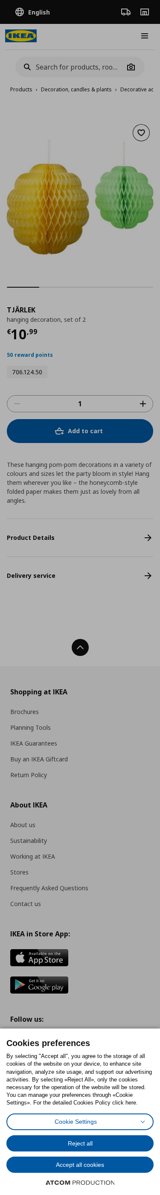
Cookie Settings (76, 1121)
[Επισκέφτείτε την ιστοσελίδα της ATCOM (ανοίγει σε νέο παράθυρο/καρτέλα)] (80, 1183)
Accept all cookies (80, 1164)
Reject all (80, 1143)
